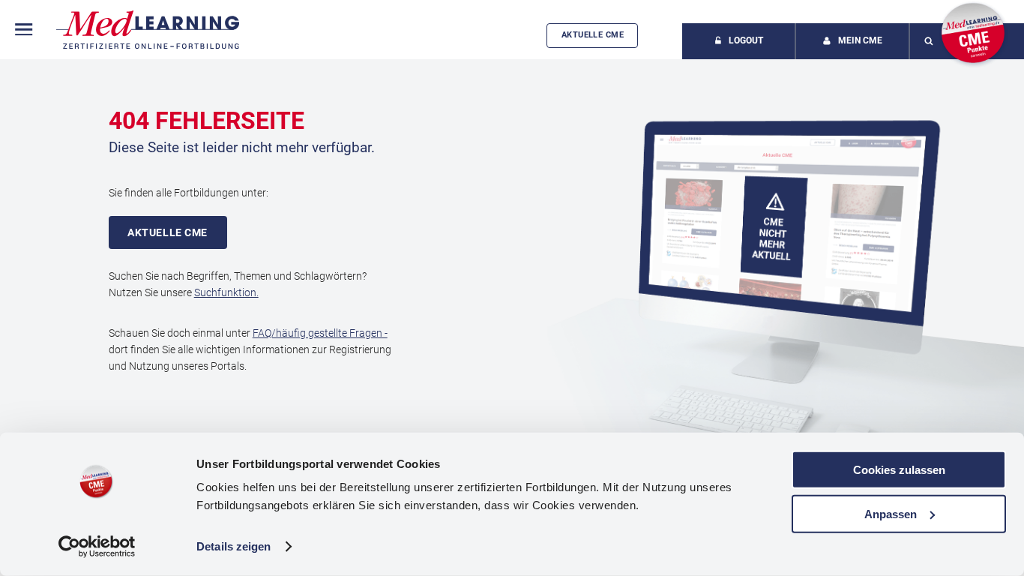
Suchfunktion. (226, 292)
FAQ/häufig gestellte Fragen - (320, 333)
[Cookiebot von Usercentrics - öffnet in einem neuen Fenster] (97, 547)
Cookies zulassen (899, 470)
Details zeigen (233, 546)
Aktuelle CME (592, 35)
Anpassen (890, 513)
